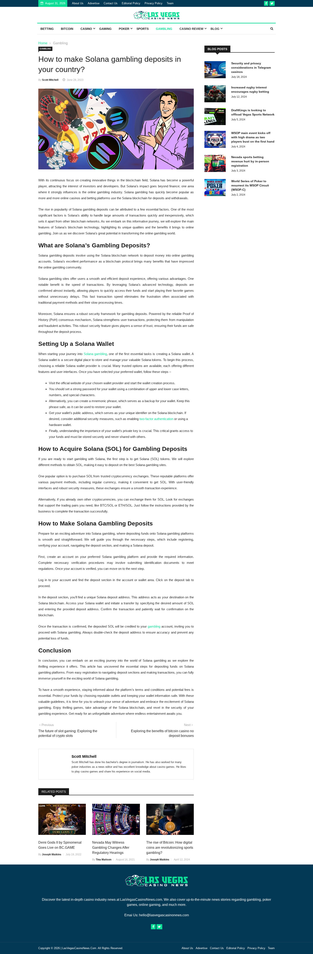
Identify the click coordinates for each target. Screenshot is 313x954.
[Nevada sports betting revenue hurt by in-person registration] (216, 164)
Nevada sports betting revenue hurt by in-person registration (250, 161)
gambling (154, 626)
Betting (47, 28)
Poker (124, 28)
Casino (86, 28)
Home (42, 43)
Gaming (105, 28)
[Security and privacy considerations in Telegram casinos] (216, 70)
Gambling (164, 28)
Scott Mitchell (50, 79)
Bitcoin (67, 28)
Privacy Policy (153, 3)
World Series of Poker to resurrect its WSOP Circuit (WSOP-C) (250, 185)
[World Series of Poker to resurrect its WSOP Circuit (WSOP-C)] (216, 188)
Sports (142, 28)
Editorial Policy (131, 3)
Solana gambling (95, 354)
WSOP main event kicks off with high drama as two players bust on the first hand (252, 137)
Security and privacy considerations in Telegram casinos (251, 68)
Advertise (93, 3)
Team (170, 3)
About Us (77, 3)
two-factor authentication (156, 419)
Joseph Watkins (51, 854)
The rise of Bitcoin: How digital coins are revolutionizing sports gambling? (169, 847)
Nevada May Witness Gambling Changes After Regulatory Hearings (110, 847)
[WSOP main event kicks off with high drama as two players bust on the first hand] (216, 140)
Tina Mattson (103, 859)
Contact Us (111, 3)
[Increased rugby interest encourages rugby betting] (216, 94)
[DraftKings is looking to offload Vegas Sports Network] (216, 117)
